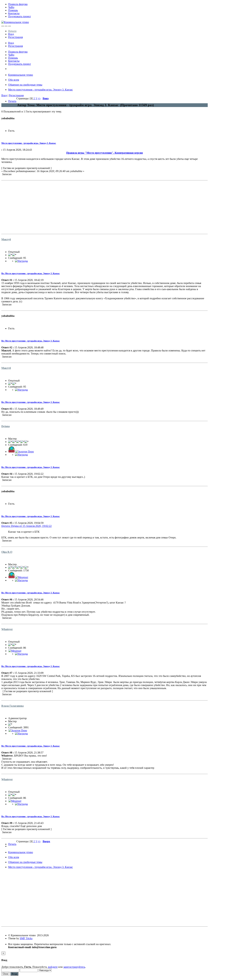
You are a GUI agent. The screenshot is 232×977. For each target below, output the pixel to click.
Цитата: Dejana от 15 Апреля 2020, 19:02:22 (26, 526)
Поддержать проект (19, 16)
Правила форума (18, 4)
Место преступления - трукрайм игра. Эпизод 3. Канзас (28, 143)
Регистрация (15, 37)
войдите (53, 966)
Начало (12, 31)
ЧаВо (11, 7)
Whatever (7, 629)
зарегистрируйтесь (74, 966)
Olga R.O (6, 551)
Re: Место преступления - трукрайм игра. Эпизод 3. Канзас (30, 273)
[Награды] (21, 261)
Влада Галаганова (12, 705)
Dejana (5, 426)
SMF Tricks (26, 938)
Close (5, 974)
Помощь (13, 10)
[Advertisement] (103, 205)
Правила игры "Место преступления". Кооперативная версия (104, 152)
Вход (11, 34)
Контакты (14, 13)
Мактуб (6, 239)
